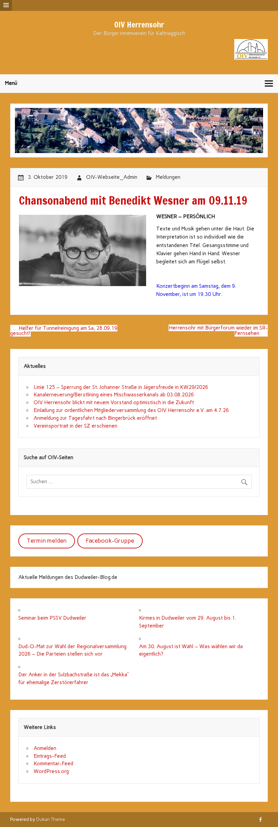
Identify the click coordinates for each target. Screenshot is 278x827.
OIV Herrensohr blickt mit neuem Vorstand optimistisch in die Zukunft (114, 402)
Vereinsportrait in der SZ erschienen (75, 426)
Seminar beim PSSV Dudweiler (52, 618)
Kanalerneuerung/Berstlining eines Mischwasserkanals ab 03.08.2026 (114, 395)
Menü (11, 83)
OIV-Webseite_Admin (111, 177)
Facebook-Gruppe (110, 540)
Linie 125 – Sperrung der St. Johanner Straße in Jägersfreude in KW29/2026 (121, 387)
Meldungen (168, 177)
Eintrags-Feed (50, 756)
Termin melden (46, 540)
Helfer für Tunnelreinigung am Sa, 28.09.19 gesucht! (63, 330)
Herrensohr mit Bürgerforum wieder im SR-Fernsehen (218, 330)
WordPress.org (51, 771)
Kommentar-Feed (53, 763)
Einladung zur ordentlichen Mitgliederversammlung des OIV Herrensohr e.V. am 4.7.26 (131, 410)
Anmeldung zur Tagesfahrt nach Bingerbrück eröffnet (95, 418)
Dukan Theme (50, 819)
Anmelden (45, 748)
